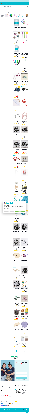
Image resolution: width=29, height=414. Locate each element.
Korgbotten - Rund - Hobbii (17, 260)
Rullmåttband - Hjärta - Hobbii (24, 329)
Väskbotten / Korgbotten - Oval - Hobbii (17, 330)
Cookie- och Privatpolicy (7, 409)
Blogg (23, 386)
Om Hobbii (23, 393)
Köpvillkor (2, 409)
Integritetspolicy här (23, 379)
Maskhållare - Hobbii (17, 343)
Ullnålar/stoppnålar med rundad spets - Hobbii (24, 54)
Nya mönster (24, 389)
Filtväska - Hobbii (16, 316)
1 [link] (16, 350)
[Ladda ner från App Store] (4, 391)
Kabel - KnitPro (16, 81)
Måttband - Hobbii (24, 217)
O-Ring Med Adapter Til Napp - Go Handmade (24, 303)
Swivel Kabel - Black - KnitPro (24, 247)
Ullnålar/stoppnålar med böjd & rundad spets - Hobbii (24, 68)
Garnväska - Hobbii (17, 94)
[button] (27, 3)
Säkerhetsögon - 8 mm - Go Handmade (16, 149)
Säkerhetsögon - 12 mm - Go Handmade (24, 149)
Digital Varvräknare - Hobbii (16, 67)
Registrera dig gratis (25, 385)
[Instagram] (1, 396)
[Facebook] (4, 396)
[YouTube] (8, 396)
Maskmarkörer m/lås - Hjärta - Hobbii (24, 107)
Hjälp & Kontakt (17, 385)
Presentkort (23, 392)
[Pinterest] (6, 396)
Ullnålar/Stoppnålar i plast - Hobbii (24, 40)
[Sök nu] (27, 6)
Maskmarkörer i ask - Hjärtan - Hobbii (24, 260)
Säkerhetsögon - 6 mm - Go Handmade (16, 247)
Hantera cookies (20, 409)
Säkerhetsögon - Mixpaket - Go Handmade (24, 232)
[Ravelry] (10, 396)
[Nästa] (24, 351)
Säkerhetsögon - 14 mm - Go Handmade (16, 232)
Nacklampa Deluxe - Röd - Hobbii (16, 164)
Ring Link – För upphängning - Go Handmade (24, 121)
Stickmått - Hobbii (16, 107)
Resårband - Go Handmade (24, 344)
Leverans (16, 386)
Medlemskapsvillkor (14, 409)
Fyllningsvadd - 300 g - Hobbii (16, 27)
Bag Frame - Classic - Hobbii (17, 121)
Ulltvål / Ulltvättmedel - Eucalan (24, 191)
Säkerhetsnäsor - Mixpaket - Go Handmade (24, 135)
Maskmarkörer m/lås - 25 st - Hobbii (24, 27)
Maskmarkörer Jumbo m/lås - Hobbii (16, 218)
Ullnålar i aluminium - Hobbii (16, 177)
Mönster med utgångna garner (24, 390)
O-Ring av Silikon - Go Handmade (24, 82)
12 (22, 350)
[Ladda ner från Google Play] (10, 391)
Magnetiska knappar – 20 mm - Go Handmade (24, 164)
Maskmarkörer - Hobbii (24, 288)
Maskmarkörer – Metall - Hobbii (16, 40)
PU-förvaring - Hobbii (24, 316)
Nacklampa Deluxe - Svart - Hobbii (25, 94)
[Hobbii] (3, 3)
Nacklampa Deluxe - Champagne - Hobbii (17, 275)
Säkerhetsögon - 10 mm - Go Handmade (16, 134)
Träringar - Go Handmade (16, 191)
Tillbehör (3, 8)
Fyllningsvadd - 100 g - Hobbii (16, 54)
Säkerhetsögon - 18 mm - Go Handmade (24, 275)
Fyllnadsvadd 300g (24, 177)
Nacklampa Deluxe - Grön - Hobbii (17, 303)
